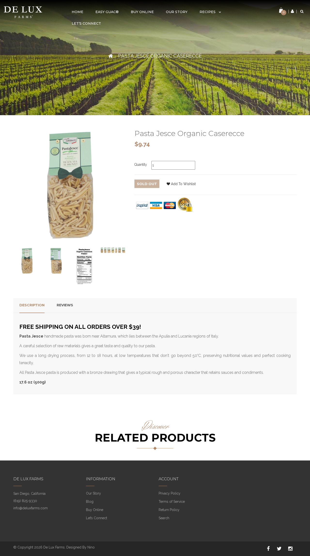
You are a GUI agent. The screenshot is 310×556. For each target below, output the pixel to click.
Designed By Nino (80, 547)
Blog (89, 501)
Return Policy (169, 510)
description (32, 305)
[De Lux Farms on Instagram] (290, 548)
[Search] (301, 11)
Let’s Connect (96, 518)
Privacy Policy (169, 493)
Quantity (140, 164)
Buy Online (94, 510)
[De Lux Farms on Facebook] (268, 548)
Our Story (93, 493)
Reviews (65, 305)
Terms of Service (172, 501)
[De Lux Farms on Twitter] (279, 548)
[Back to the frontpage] (110, 56)
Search (164, 518)
